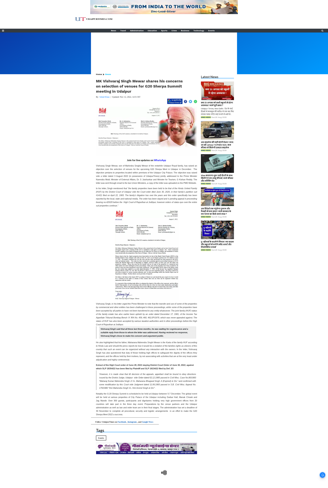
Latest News (209, 77)
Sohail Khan (104, 97)
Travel (123, 31)
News (113, 31)
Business (185, 31)
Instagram (132, 422)
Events (211, 31)
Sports (164, 31)
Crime (174, 31)
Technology (198, 31)
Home (99, 74)
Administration (137, 31)
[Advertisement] (164, 50)
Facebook (122, 422)
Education (152, 31)
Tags (100, 430)
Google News (147, 422)
